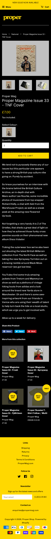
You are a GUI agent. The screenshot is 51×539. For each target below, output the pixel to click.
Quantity (6, 140)
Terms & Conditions (25, 459)
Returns (25, 452)
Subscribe (40, 497)
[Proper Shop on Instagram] (31, 477)
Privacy (25, 456)
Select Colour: (9, 124)
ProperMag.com (25, 463)
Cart (46, 7)
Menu (8, 7)
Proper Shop (28, 519)
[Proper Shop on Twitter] (19, 477)
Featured (14, 34)
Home (4, 34)
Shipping (25, 448)
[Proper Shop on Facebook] (25, 477)
